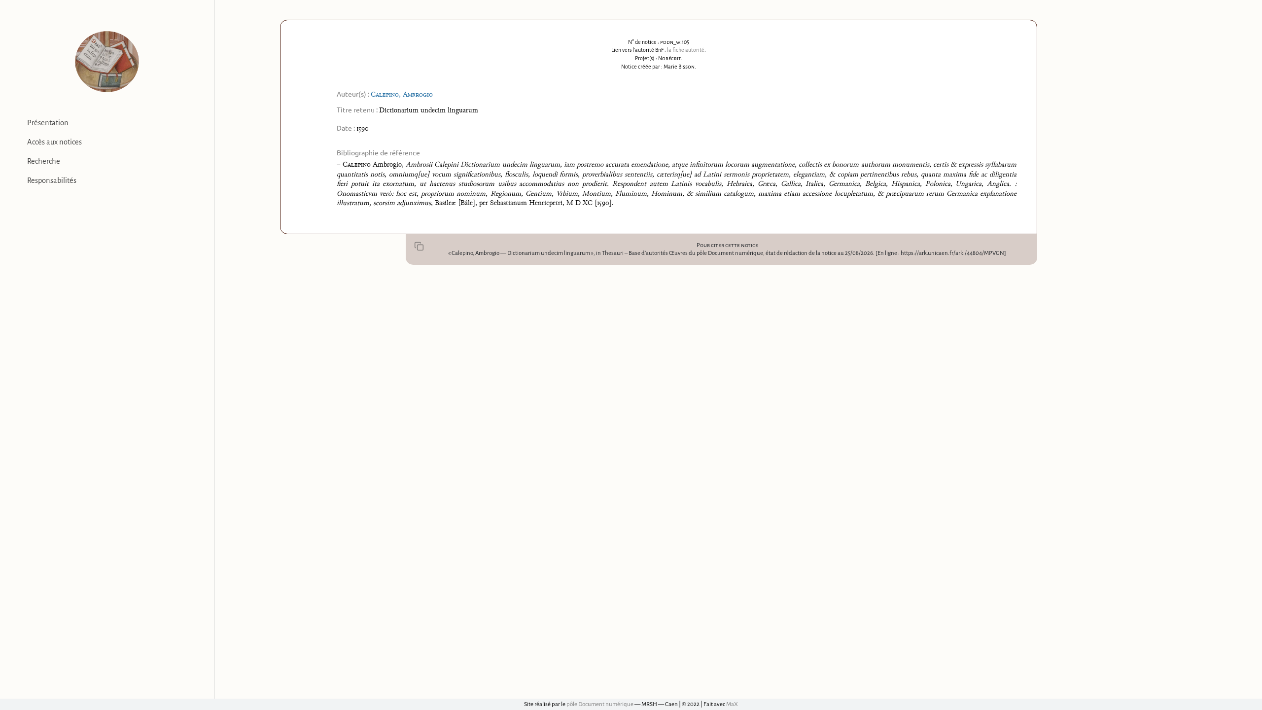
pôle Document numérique (599, 704)
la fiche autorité (685, 50)
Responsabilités (51, 180)
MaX (732, 704)
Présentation (48, 123)
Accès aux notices (54, 142)
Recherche (43, 161)
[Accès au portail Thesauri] (107, 62)
